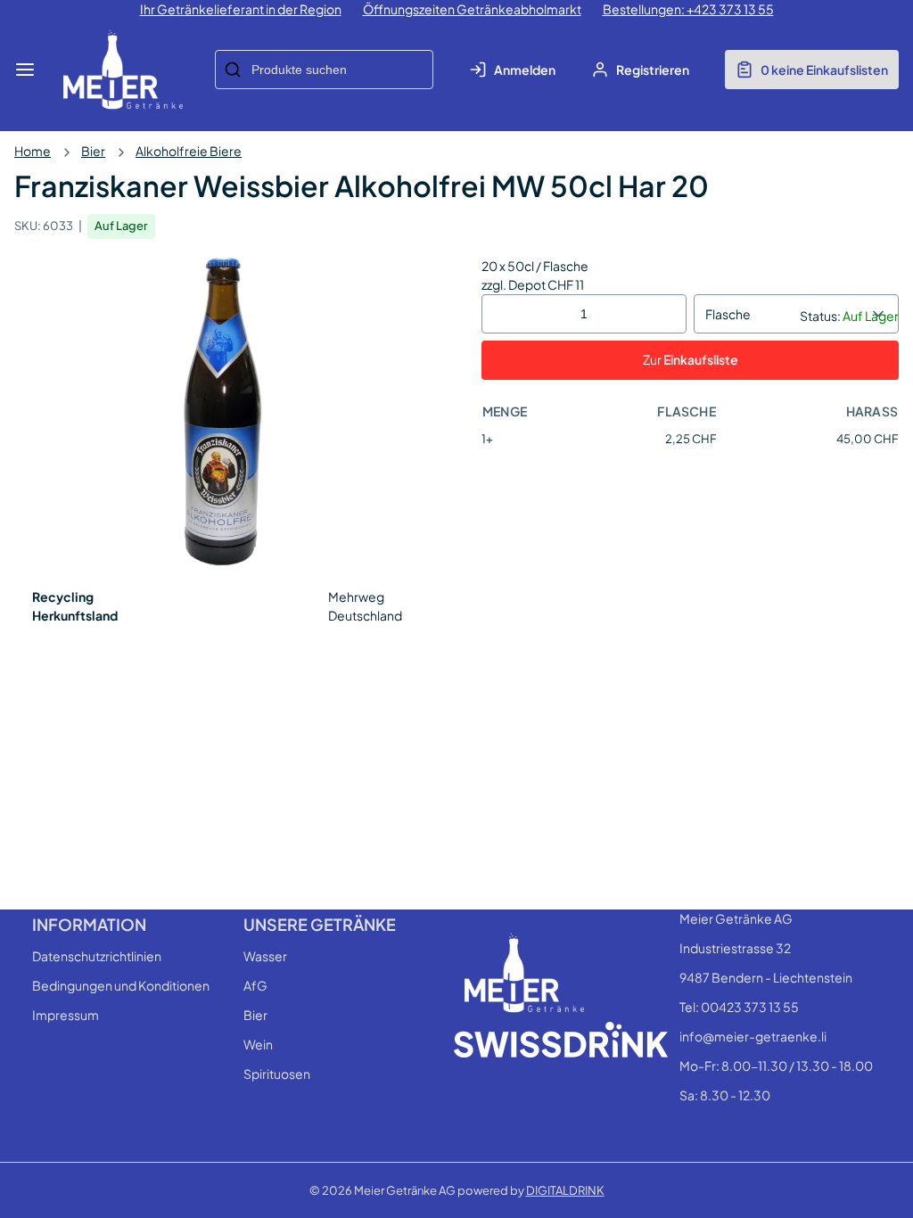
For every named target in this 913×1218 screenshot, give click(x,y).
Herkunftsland (75, 615)
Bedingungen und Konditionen (121, 985)
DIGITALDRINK (565, 1190)
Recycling (63, 596)
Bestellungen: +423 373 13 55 (688, 9)
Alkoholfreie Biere (189, 151)
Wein (258, 1044)
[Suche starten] (233, 69)
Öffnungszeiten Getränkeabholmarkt (472, 9)
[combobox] (324, 69)
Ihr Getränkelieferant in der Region (240, 9)
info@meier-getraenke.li (753, 1036)
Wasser (265, 956)
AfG (255, 985)
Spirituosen (276, 1074)
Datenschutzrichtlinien (96, 956)
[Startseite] (123, 69)
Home (32, 151)
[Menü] (25, 69)
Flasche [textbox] (728, 314)
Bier (93, 151)
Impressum (65, 1015)
